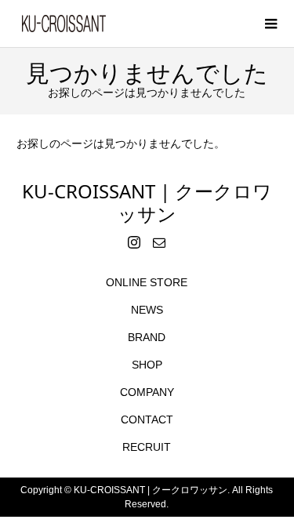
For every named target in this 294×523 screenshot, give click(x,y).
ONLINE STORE (146, 282)
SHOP (147, 364)
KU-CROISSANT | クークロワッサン (147, 202)
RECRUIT (146, 447)
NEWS (147, 309)
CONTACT (147, 419)
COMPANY (147, 392)
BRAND (146, 337)
